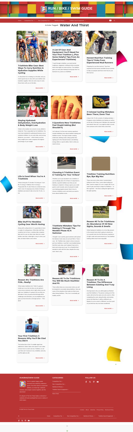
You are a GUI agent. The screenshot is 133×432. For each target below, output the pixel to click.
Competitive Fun (28, 20)
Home (19, 20)
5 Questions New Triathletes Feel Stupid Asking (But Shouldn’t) (66, 125)
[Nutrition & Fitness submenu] (63, 386)
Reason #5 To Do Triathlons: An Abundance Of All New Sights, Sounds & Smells (101, 223)
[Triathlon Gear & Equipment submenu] (68, 389)
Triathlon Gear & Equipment (76, 20)
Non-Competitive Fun (44, 20)
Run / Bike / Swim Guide (70, 8)
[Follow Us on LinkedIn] (93, 381)
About (87, 409)
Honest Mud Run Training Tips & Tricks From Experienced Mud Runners (100, 60)
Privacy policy (100, 409)
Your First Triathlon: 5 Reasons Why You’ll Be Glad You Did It (32, 338)
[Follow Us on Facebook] (86, 381)
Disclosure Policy (109, 409)
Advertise (92, 409)
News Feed (55, 393)
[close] (67, 426)
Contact (82, 409)
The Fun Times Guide (33, 396)
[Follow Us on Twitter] (90, 381)
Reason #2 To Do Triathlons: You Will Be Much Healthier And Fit (66, 280)
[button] (114, 21)
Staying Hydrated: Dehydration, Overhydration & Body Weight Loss (32, 122)
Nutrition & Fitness (59, 20)
